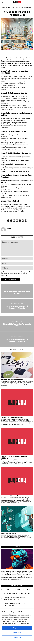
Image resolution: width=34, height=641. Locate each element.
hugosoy (9, 228)
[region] (17, 625)
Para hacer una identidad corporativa (12, 379)
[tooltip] (8, 220)
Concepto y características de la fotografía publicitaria (14, 457)
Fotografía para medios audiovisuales (12, 417)
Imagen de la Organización (8, 533)
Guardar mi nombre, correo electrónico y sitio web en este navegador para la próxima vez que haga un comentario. (16, 273)
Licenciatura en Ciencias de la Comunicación (14, 496)
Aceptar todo (17, 628)
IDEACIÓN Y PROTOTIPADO (24, 7)
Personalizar (17, 632)
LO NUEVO (14, 7)
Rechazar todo (17, 637)
